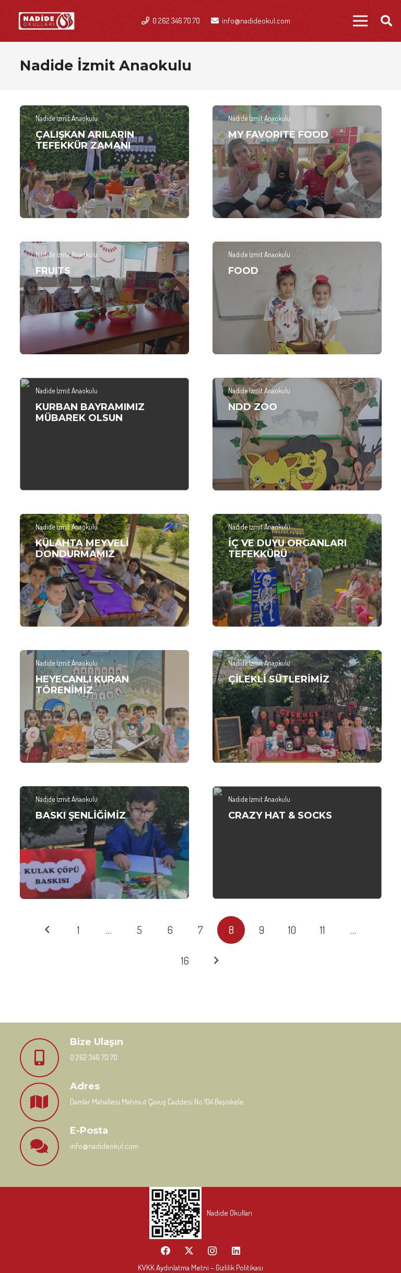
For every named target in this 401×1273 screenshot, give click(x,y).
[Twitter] (188, 1251)
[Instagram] (212, 1251)
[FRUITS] (104, 298)
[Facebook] (165, 1251)
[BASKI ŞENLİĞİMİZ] (104, 842)
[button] (386, 21)
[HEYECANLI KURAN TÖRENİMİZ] (104, 706)
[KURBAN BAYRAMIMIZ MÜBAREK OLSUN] (104, 434)
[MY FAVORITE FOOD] (297, 161)
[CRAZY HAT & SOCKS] (297, 842)
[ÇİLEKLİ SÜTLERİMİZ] (297, 706)
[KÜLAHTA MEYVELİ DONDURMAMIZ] (104, 570)
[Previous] (48, 930)
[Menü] (360, 21)
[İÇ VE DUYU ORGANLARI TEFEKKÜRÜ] (297, 570)
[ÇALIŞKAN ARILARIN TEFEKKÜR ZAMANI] (104, 161)
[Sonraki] (216, 961)
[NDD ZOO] (297, 434)
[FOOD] (297, 298)
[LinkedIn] (235, 1251)
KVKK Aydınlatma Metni (173, 1267)
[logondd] (46, 21)
